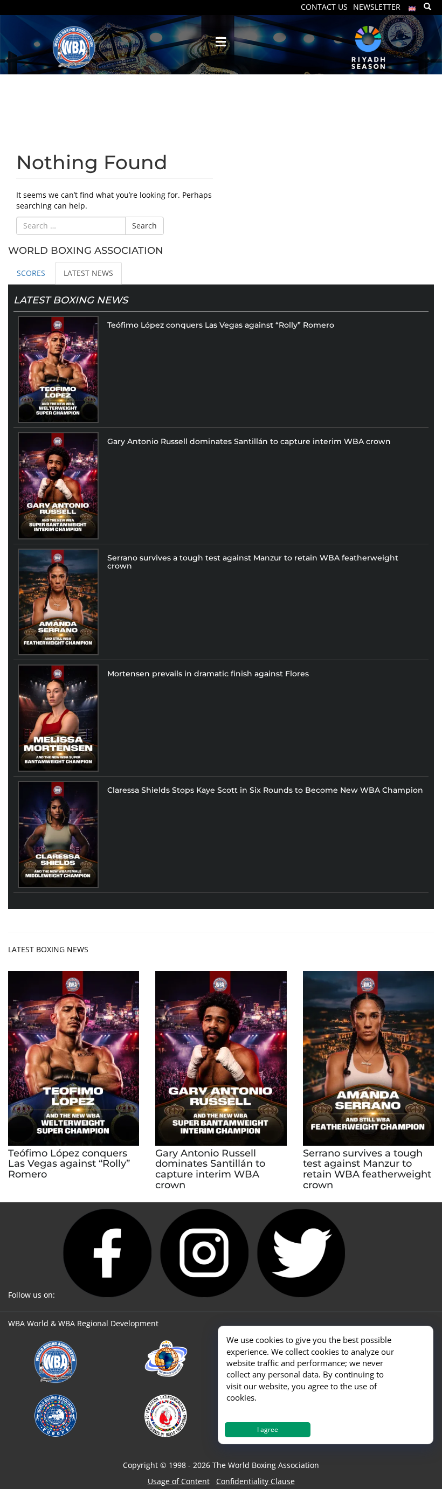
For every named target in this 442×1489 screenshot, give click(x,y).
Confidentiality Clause (255, 1481)
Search (144, 225)
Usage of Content (179, 1481)
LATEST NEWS (88, 273)
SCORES (31, 273)
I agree (267, 1429)
